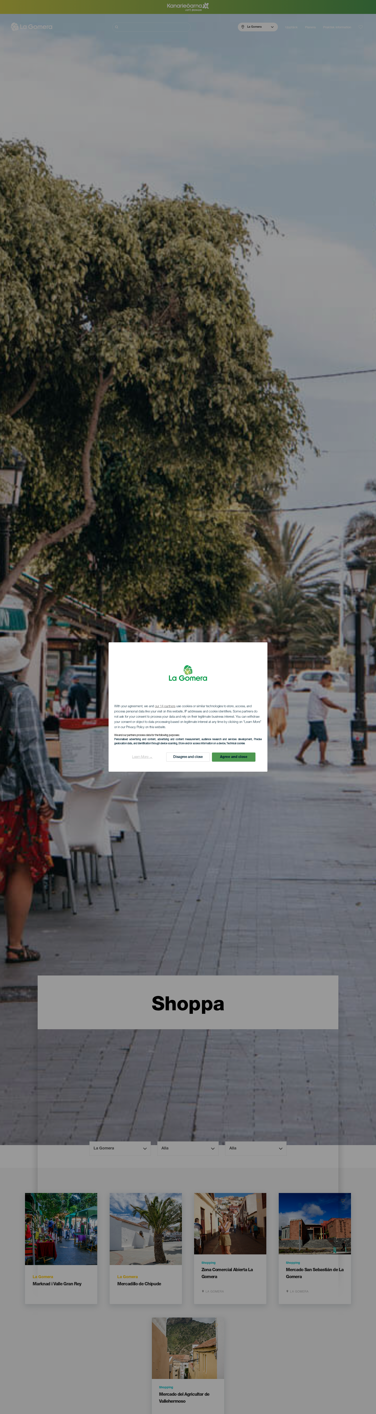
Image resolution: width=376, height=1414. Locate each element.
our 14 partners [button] (165, 706)
